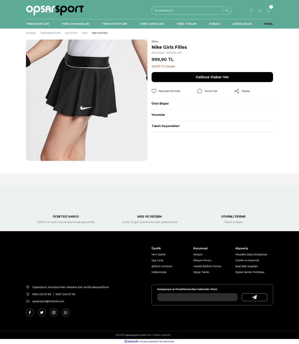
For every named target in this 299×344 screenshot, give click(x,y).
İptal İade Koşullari (246, 266)
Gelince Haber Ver (212, 77)
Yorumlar (158, 114)
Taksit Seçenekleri (165, 126)
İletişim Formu (202, 260)
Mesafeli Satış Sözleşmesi (251, 254)
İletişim (197, 254)
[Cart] (268, 10)
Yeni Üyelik (158, 254)
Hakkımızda (159, 272)
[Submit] (254, 297)
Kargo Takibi (201, 272)
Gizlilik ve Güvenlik (247, 260)
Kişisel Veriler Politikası (249, 272)
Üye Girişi (157, 260)
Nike (155, 41)
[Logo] (55, 11)
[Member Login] (260, 10)
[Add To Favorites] (166, 91)
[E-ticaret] (149, 341)
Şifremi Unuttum (162, 266)
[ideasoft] (131, 341)
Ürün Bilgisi (160, 103)
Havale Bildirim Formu (207, 266)
